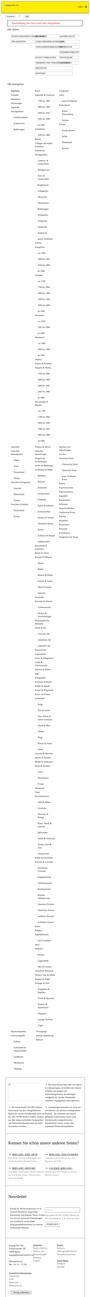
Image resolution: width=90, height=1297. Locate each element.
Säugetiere (42, 1013)
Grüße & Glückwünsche (41, 664)
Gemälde (15, 95)
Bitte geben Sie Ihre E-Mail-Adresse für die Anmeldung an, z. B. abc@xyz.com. (62, 1217)
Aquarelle (15, 107)
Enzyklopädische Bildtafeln (42, 622)
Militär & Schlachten (44, 762)
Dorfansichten (44, 493)
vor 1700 (41, 281)
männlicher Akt (44, 640)
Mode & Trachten (42, 766)
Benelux (65, 148)
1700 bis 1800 (44, 101)
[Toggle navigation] (86, 6)
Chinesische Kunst (70, 464)
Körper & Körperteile (44, 690)
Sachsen (65, 120)
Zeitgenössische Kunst (68, 537)
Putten (37, 926)
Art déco (62, 454)
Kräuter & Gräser (45, 581)
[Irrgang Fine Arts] (16, 7)
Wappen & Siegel (42, 979)
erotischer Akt (44, 634)
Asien (61, 95)
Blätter (40, 569)
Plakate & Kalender (43, 363)
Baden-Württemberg (67, 112)
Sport (37, 944)
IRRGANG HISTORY (24, 1168)
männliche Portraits (46, 904)
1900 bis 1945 (44, 113)
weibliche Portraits (46, 916)
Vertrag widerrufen (21, 1292)
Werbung (17, 1069)
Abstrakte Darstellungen (41, 452)
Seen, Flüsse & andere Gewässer (45, 718)
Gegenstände (40, 654)
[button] (69, 7)
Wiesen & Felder (45, 743)
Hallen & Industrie (46, 505)
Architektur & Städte (44, 469)
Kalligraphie (40, 678)
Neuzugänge (41, 1031)
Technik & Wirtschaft (44, 971)
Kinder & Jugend (42, 686)
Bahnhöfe (42, 475)
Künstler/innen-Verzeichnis (28, 36)
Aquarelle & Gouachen (45, 95)
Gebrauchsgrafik (18, 1035)
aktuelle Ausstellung (44, 1035)
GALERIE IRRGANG (60, 1168)
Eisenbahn (39, 597)
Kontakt (41, 73)
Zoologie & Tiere (42, 983)
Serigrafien (42, 221)
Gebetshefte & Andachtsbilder (20, 1049)
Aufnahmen (40, 129)
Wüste (40, 749)
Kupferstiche (19, 123)
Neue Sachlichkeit (67, 508)
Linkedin (65, 63)
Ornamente (39, 788)
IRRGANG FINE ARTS (24, 1154)
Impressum (66, 47)
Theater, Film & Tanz (44, 846)
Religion (38, 930)
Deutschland (64, 105)
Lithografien (43, 191)
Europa (62, 124)
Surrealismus (64, 533)
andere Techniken (45, 239)
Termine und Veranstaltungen (54, 63)
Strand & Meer (44, 725)
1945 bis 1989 (44, 119)
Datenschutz (67, 36)
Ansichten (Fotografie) (20, 482)
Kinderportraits (44, 889)
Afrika (16, 460)
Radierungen (19, 129)
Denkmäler (42, 487)
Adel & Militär (44, 802)
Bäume (41, 563)
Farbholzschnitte (21, 117)
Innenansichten (44, 511)
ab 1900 (41, 355)
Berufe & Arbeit (42, 553)
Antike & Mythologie (44, 465)
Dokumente (40, 150)
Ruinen (41, 529)
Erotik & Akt (40, 628)
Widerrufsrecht (69, 52)
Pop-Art (62, 516)
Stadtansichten (44, 541)
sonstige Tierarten (45, 1019)
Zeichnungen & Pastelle (41, 403)
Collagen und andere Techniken (43, 145)
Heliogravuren (44, 170)
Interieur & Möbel (43, 669)
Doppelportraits (44, 877)
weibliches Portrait (46, 922)
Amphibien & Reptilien (43, 990)
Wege (40, 737)
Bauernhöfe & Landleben (41, 547)
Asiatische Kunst (66, 458)
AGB (62, 41)
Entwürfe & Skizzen (43, 601)
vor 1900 (41, 253)
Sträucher (42, 593)
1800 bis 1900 (44, 107)
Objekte (38, 359)
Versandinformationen (49, 47)
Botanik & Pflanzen (43, 557)
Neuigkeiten (19, 41)
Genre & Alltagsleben (44, 658)
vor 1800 (41, 343)
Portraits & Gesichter (44, 862)
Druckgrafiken (17, 111)
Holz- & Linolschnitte (43, 177)
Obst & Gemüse (44, 587)
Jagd (37, 673)
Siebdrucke (42, 227)
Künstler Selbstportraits (44, 896)
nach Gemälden (44, 940)
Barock (62, 483)
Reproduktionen (42, 934)
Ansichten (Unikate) (19, 504)
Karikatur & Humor (43, 682)
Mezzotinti (42, 197)
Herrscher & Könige (43, 816)
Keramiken (39, 315)
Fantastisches (40, 650)
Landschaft (39, 698)
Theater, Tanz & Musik (45, 975)
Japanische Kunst (69, 470)
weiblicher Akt (44, 646)
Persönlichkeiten (42, 796)
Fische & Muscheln (46, 998)
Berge (40, 704)
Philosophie (43, 832)
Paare (37, 792)
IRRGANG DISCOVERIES (63, 1154)
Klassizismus (64, 500)
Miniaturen (15, 99)
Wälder (41, 731)
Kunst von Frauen (42, 694)
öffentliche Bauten (45, 523)
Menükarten (19, 1063)
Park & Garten (44, 710)
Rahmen (39, 1039)
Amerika (17, 488)
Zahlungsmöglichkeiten (50, 41)
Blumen (41, 955)
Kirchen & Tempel (46, 517)
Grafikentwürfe (44, 607)
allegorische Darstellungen (41, 460)
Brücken (41, 481)
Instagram (66, 57)
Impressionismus (66, 492)
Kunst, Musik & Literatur (45, 825)
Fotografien (40, 247)
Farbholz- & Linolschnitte (43, 162)
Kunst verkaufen (46, 57)
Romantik (63, 529)
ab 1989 (41, 125)
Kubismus (63, 504)
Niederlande (67, 142)
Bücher (38, 139)
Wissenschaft (43, 853)
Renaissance (64, 524)
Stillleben (39, 949)
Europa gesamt (68, 130)
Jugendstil (63, 496)
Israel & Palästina (69, 101)
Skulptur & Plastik (43, 367)
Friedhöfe (42, 499)
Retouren (41, 36)
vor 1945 (41, 321)
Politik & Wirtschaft (46, 838)
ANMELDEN (52, 1224)
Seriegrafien (43, 215)
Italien (64, 136)
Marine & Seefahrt (43, 757)
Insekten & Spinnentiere (43, 1006)
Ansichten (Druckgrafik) (17, 452)
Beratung (41, 68)
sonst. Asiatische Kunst (69, 478)
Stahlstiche (42, 233)
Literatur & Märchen (44, 753)
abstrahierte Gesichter (43, 869)
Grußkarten (18, 1057)
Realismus (63, 520)
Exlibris (38, 243)
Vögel (40, 1025)
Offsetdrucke (43, 203)
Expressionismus (66, 487)
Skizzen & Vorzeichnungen (44, 615)
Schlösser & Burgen (46, 535)
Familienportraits (45, 883)
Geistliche (42, 808)
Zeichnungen (16, 103)
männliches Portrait (46, 910)
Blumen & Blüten (45, 575)
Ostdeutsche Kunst (67, 512)
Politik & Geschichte (44, 858)
